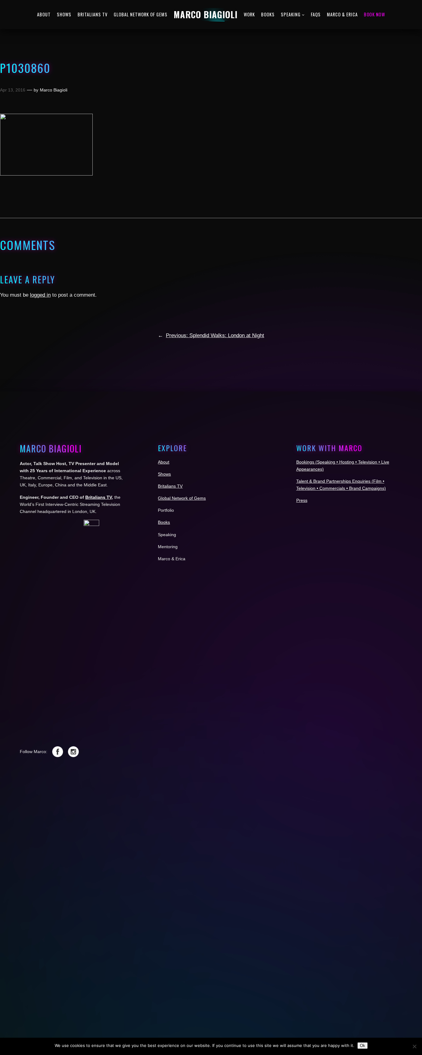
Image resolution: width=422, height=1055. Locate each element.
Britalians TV (98, 496)
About (163, 462)
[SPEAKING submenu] (303, 14)
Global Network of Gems (182, 498)
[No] (414, 1046)
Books (164, 522)
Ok (362, 1045)
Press (301, 500)
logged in (40, 295)
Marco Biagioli (53, 89)
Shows (164, 474)
